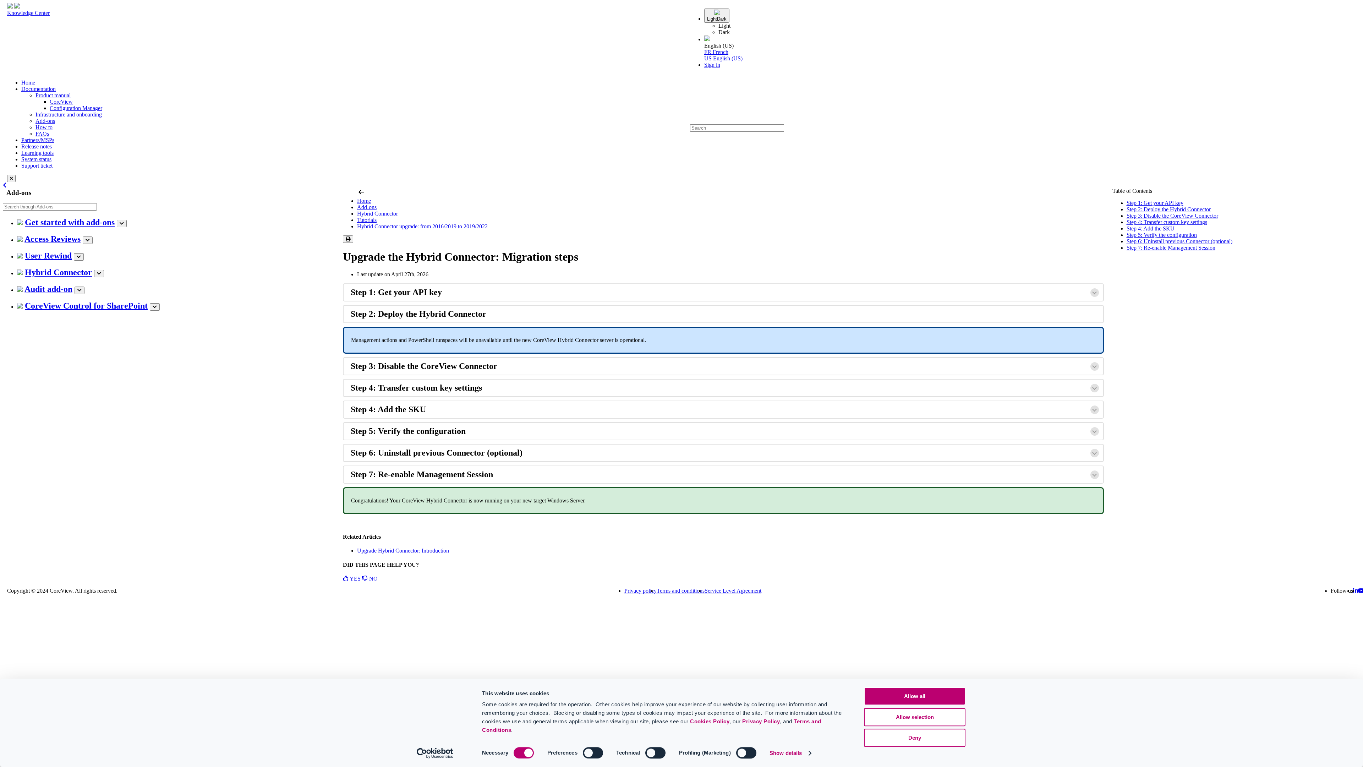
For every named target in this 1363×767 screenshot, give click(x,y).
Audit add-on (48, 289)
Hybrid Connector (58, 272)
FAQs (42, 134)
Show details (786, 753)
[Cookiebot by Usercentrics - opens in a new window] (435, 753)
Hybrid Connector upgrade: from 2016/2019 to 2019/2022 (422, 226)
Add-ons (45, 121)
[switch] (593, 752)
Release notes (36, 146)
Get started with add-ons (70, 222)
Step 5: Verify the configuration (1162, 235)
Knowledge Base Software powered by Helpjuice (682, 610)
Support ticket (37, 166)
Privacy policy (640, 591)
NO (373, 579)
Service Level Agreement (733, 591)
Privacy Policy (761, 721)
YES (355, 579)
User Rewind (48, 255)
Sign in (712, 65)
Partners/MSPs (37, 140)
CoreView (61, 102)
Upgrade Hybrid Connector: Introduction (403, 551)
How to (44, 127)
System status (36, 159)
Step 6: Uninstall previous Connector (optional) (1179, 241)
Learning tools (37, 153)
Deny (914, 738)
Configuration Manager (76, 108)
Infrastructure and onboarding (68, 114)
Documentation (38, 89)
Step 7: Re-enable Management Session (1171, 248)
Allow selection (915, 717)
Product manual (53, 95)
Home (28, 83)
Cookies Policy (709, 721)
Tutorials (367, 220)
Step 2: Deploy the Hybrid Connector (1169, 209)
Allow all (914, 696)
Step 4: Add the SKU (1151, 228)
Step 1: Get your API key (1155, 203)
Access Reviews (52, 239)
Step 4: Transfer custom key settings (1167, 222)
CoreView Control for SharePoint (86, 305)
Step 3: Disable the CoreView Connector (1172, 216)
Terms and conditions (681, 591)
